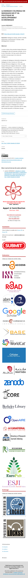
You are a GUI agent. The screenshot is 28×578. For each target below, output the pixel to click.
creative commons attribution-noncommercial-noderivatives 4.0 (14, 573)
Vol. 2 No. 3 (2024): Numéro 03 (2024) (9, 6)
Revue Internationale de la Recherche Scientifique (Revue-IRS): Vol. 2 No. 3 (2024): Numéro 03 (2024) (14, 175)
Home (2, 5)
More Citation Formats (7, 136)
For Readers (5, 547)
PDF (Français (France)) (9, 113)
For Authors (4, 549)
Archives (8, 5)
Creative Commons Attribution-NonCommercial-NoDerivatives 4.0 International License (12, 160)
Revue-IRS (19, 230)
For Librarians (5, 551)
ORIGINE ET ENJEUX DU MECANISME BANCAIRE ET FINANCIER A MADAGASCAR (15, 172)
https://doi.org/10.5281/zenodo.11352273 (14, 34)
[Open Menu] (1, 1)
